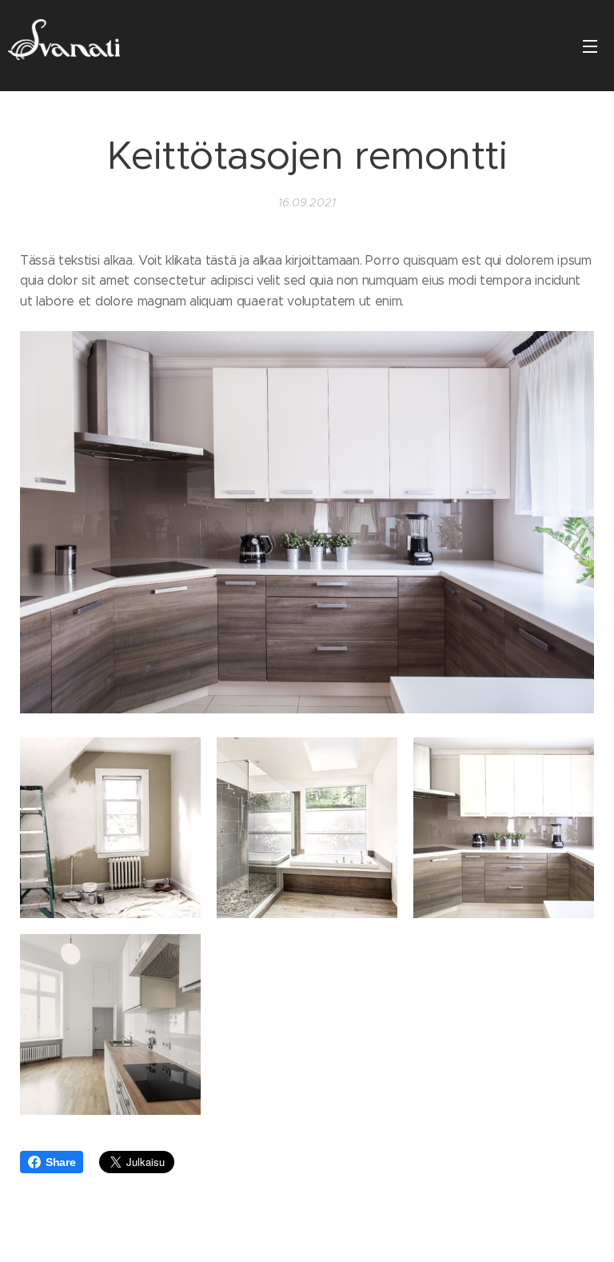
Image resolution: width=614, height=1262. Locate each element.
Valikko (590, 46)
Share (60, 1162)
